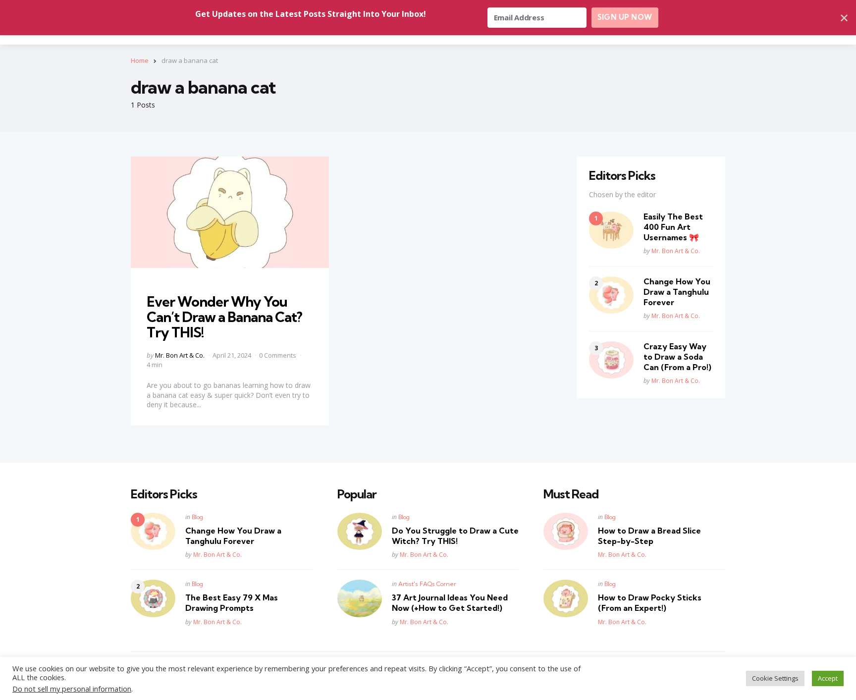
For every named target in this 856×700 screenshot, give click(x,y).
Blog (197, 517)
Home (140, 60)
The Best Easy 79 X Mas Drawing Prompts (231, 602)
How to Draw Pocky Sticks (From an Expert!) (649, 602)
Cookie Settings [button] (775, 678)
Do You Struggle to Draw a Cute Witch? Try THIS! (455, 536)
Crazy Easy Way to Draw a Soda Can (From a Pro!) (677, 356)
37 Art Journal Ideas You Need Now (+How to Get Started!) (450, 602)
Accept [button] (828, 678)
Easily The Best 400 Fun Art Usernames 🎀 (673, 227)
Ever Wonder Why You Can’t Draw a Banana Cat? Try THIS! (224, 317)
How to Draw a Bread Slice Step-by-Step (649, 536)
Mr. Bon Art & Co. (180, 355)
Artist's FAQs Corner (427, 584)
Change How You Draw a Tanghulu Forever (676, 291)
